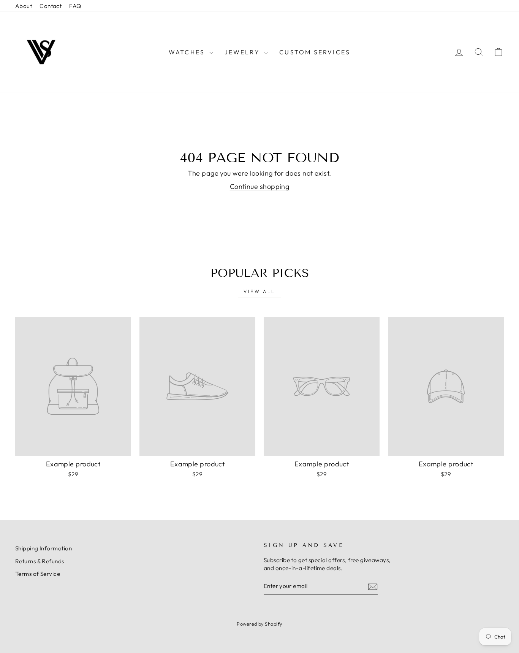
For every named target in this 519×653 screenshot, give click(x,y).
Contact (51, 6)
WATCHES (188, 52)
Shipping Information (43, 548)
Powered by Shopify (259, 624)
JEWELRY (244, 52)
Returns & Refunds (39, 561)
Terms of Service (37, 573)
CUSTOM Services (314, 52)
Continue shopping (260, 186)
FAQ (75, 6)
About (23, 6)
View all (259, 291)
